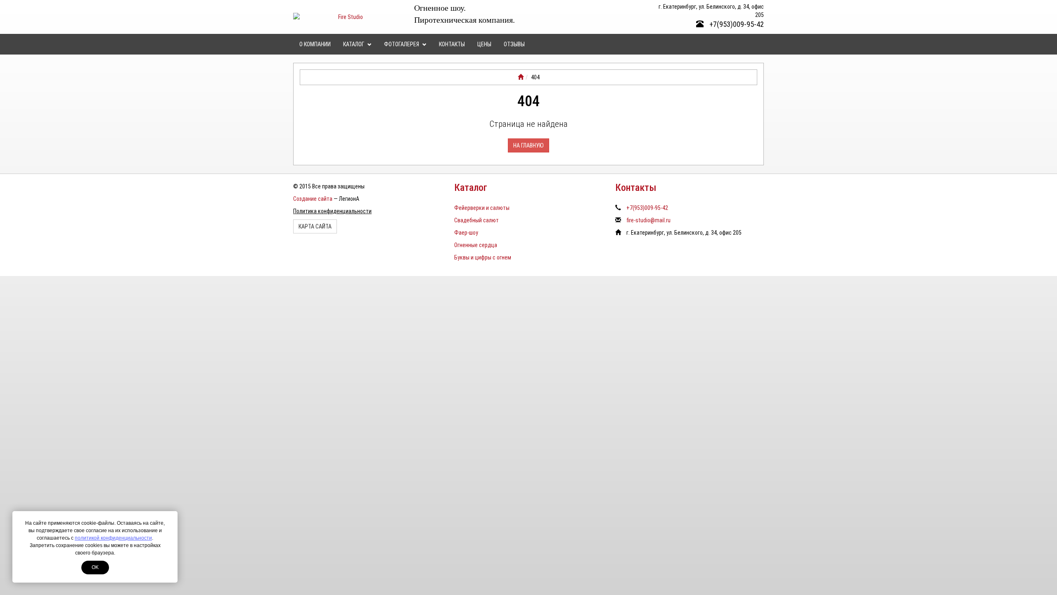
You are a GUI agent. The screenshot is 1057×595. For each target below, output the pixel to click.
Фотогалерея (402, 44)
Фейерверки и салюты (482, 208)
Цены (484, 44)
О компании (315, 44)
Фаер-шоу (466, 232)
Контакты (452, 44)
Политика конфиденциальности (332, 211)
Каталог (354, 44)
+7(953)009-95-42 (736, 24)
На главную (528, 145)
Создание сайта (312, 198)
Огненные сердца (475, 245)
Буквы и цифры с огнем (482, 257)
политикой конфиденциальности (113, 538)
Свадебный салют (476, 220)
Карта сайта (315, 226)
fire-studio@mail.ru (648, 220)
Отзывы (514, 44)
